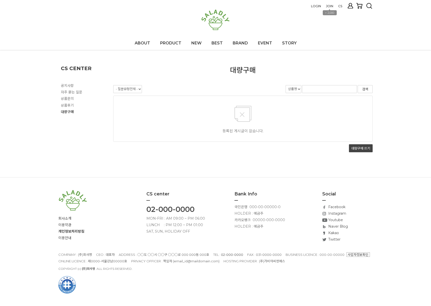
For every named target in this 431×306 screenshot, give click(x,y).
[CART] (361, 5)
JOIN (329, 6)
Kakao (333, 233)
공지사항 (67, 85)
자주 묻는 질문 (71, 92)
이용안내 (64, 238)
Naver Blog (337, 226)
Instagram (336, 213)
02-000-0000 (170, 209)
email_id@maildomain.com (196, 261)
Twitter (333, 239)
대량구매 (67, 112)
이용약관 (64, 225)
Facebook (336, 207)
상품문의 (67, 98)
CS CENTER (76, 68)
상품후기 (67, 105)
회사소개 (64, 218)
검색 (369, 5)
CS (340, 6)
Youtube (335, 220)
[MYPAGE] (351, 5)
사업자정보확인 (357, 255)
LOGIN (316, 6)
